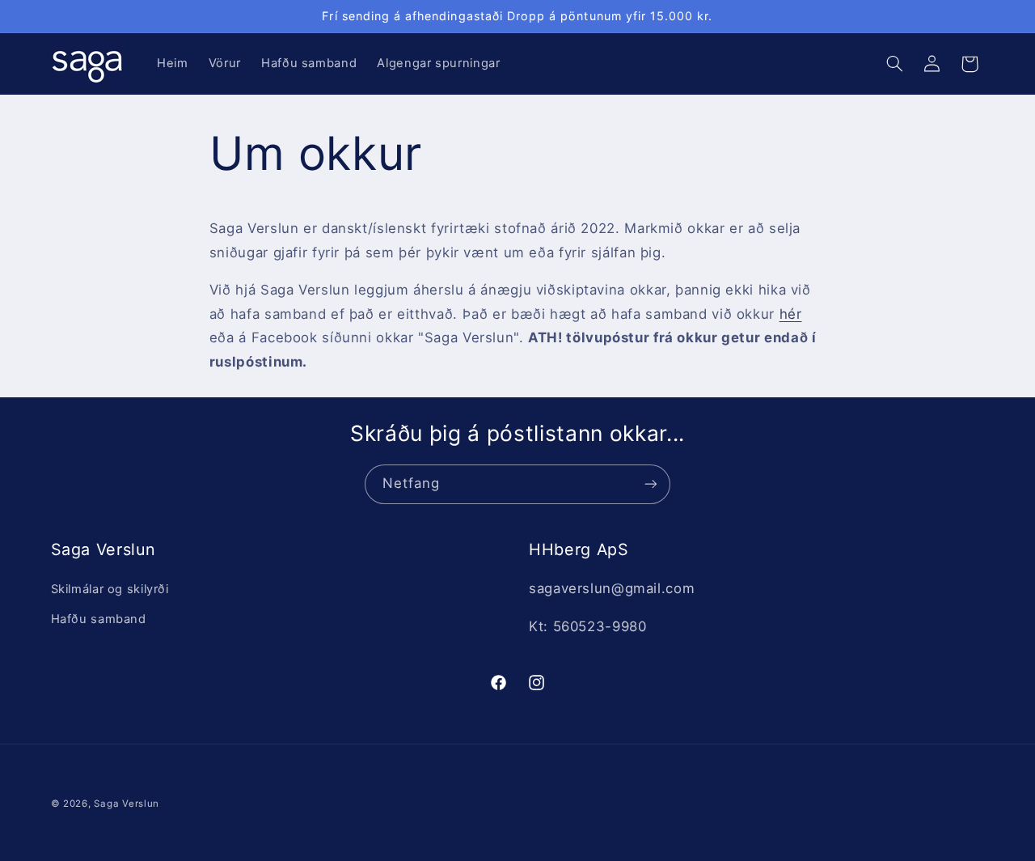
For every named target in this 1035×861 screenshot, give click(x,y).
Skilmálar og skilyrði (110, 589)
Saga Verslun (126, 803)
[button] (894, 64)
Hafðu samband (98, 619)
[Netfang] (651, 484)
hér (790, 314)
